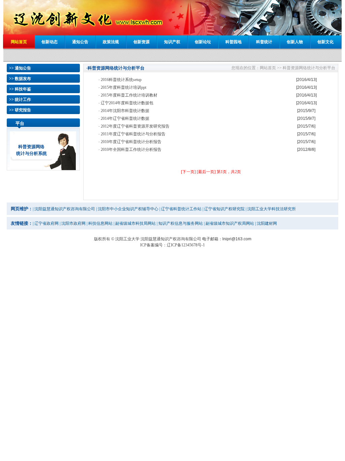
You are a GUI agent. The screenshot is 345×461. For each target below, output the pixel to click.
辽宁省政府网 (46, 223)
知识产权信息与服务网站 (180, 223)
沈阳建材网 (267, 223)
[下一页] (188, 171)
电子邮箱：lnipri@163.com (226, 239)
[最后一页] (206, 171)
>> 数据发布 (20, 78)
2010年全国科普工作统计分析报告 (131, 149)
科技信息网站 (100, 223)
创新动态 (49, 41)
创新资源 (141, 41)
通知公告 (80, 41)
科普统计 (264, 41)
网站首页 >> (271, 67)
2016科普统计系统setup (121, 79)
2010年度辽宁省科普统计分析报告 (131, 141)
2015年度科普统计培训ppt (123, 87)
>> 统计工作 (20, 99)
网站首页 (19, 41)
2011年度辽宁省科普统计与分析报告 (133, 134)
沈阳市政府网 (73, 223)
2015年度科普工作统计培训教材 (129, 95)
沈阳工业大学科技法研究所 (271, 209)
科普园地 (233, 41)
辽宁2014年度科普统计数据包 (127, 103)
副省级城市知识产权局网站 (230, 223)
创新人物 (295, 41)
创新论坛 (203, 41)
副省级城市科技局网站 (135, 223)
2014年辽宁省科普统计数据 (125, 118)
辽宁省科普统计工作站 (181, 209)
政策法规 (111, 41)
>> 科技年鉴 (20, 89)
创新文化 (325, 41)
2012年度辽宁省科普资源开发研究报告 (135, 126)
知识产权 (172, 41)
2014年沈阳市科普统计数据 (125, 110)
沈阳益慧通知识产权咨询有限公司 (64, 209)
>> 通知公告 (20, 68)
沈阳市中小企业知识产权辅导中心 (128, 209)
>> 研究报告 (20, 110)
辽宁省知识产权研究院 (224, 209)
